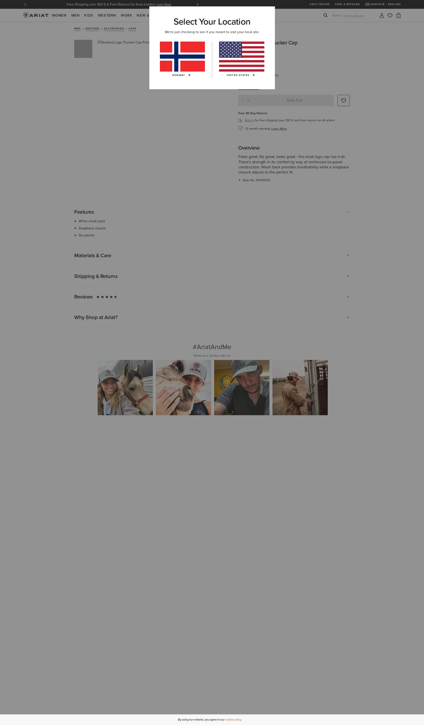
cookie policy (233, 719)
